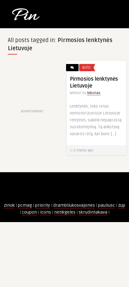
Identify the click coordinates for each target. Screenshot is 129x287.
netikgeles (64, 212)
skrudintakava (93, 212)
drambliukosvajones (74, 205)
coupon (29, 212)
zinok (9, 205)
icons (45, 212)
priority (42, 205)
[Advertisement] (32, 84)
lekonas (94, 93)
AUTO (86, 68)
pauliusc (106, 205)
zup (121, 205)
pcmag (25, 205)
